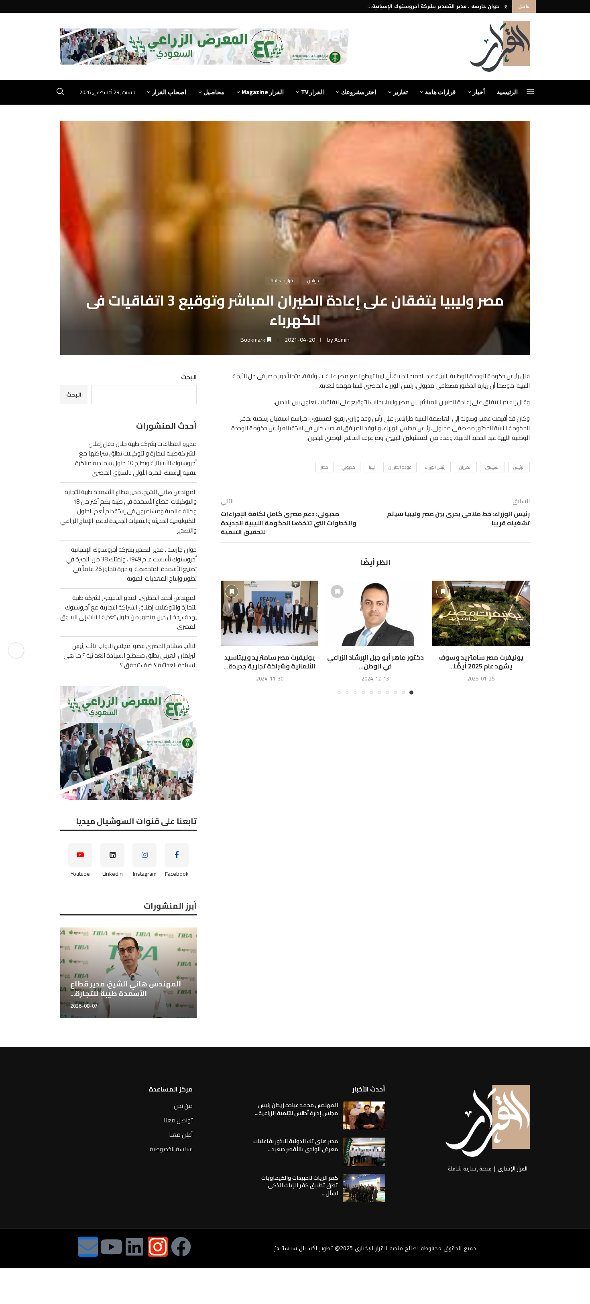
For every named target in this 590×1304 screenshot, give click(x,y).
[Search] (60, 92)
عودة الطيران (400, 467)
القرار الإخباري (512, 1169)
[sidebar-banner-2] (128, 743)
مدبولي (348, 467)
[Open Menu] (530, 91)
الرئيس (519, 467)
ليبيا (372, 467)
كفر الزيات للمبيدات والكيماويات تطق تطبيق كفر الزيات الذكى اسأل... (299, 1185)
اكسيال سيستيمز (295, 1248)
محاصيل (213, 92)
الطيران (465, 467)
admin (342, 339)
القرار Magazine (263, 92)
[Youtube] (111, 1247)
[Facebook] (181, 1247)
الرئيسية (507, 92)
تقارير (400, 92)
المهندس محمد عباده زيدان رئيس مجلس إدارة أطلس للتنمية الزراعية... (296, 1109)
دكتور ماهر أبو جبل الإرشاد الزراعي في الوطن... (375, 661)
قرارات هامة (440, 92)
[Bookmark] (443, 591)
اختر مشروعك (358, 92)
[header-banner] (206, 46)
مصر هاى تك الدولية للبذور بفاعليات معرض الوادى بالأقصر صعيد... (295, 1145)
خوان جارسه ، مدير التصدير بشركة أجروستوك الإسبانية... (433, 6)
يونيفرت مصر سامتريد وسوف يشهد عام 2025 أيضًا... (481, 661)
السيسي (492, 467)
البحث (189, 377)
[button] (506, 6)
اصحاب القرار (169, 92)
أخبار (479, 92)
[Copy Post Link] (16, 650)
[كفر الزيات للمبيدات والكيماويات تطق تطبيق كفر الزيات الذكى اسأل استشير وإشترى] (364, 1188)
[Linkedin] (134, 1247)
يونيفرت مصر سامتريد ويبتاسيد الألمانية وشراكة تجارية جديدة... (269, 661)
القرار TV (312, 92)
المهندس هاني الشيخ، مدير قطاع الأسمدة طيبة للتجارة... (125, 988)
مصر (324, 467)
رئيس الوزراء (435, 467)
